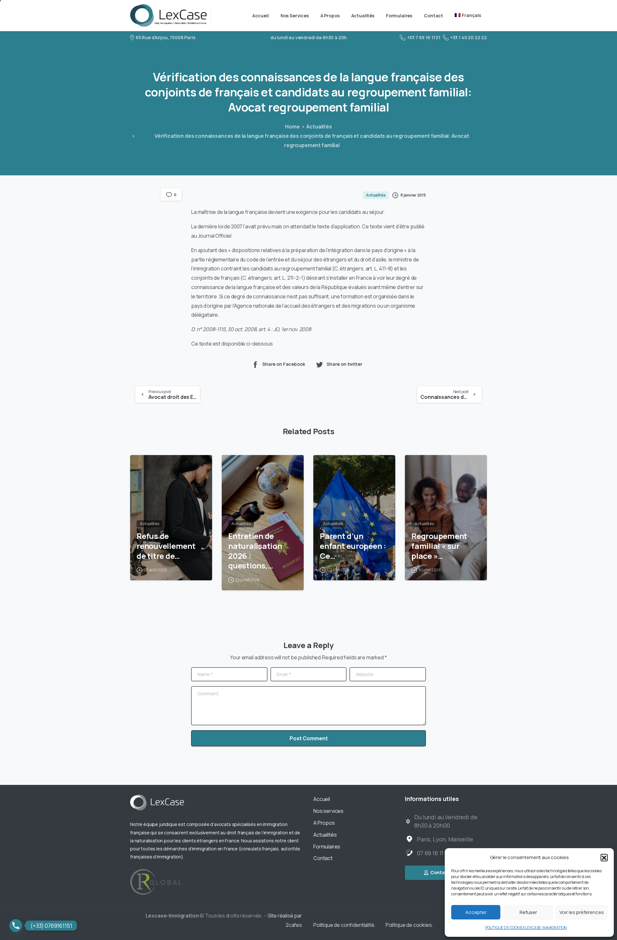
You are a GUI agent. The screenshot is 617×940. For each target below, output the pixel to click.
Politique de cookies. (409, 924)
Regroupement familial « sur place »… (439, 546)
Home (292, 126)
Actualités (319, 126)
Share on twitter (344, 364)
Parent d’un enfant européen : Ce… (353, 546)
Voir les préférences (581, 912)
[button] (604, 857)
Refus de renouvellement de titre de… (166, 546)
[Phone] (15, 925)
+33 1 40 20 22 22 (468, 37)
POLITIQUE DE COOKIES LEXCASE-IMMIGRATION (526, 927)
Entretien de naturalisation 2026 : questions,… (255, 551)
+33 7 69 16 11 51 (423, 37)
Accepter (476, 912)
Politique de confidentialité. (344, 924)
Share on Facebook (283, 364)
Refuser (528, 912)
